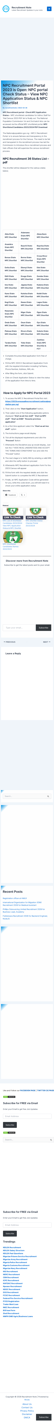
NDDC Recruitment (11, 1289)
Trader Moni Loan (10, 1304)
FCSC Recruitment (11, 1295)
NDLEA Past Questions (13, 1253)
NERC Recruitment (11, 1274)
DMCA (27, 1417)
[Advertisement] (27, 52)
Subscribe (43, 627)
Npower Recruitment (12, 1286)
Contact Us (27, 1407)
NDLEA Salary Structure (13, 1250)
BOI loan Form (9, 1310)
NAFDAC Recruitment (13, 1283)
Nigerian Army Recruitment (15, 1259)
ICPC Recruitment (11, 1280)
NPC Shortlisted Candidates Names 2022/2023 (10, 546)
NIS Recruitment (10, 1271)
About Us (27, 1404)
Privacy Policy (27, 1411)
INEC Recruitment (11, 1307)
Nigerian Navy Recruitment (15, 1268)
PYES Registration (11, 1301)
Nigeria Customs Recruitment (16, 1265)
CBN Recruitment (11, 1277)
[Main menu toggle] (49, 9)
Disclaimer (27, 1414)
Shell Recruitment (11, 1313)
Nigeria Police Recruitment (15, 1262)
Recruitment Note (21, 7)
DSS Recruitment (11, 1292)
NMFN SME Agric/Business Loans (18, 1316)
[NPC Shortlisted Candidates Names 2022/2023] (13, 537)
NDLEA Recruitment (12, 1247)
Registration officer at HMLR (15, 898)
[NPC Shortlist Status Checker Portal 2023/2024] (36, 513)
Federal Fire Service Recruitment (18, 1298)
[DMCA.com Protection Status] (9, 1097)
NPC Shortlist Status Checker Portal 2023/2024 (34, 523)
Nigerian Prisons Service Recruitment (20, 1256)
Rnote (27, 1400)
